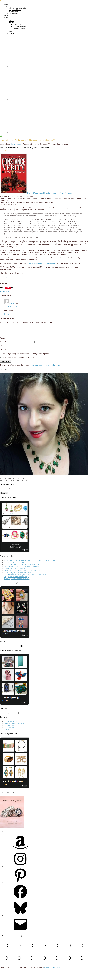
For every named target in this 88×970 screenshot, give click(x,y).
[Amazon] (20, 850)
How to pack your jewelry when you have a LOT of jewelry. (25, 575)
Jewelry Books (9, 725)
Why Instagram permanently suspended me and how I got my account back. (31, 560)
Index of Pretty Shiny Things (14, 723)
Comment (4, 338)
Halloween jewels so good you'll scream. (18, 573)
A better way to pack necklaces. (16, 568)
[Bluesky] (20, 915)
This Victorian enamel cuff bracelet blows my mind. (22, 564)
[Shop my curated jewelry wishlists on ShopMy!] (15, 552)
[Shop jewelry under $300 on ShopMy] (14, 788)
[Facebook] (20, 899)
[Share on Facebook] (0, 287)
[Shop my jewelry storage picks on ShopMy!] (14, 704)
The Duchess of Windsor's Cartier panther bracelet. (23, 566)
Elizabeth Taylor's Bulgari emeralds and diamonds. (22, 570)
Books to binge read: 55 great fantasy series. (20, 562)
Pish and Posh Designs (53, 967)
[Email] (20, 932)
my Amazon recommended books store (41, 263)
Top (1, 1)
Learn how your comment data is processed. (46, 365)
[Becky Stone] (44, 474)
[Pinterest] (20, 882)
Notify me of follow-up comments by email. (19, 357)
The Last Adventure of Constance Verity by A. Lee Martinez (49, 193)
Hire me (7, 730)
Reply (6, 314)
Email (2, 346)
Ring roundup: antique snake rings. (16, 577)
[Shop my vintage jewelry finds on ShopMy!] (15, 637)
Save (8, 287)
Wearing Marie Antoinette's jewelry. (17, 579)
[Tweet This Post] (2, 287)
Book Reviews (9, 728)
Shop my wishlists (10, 721)
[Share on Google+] (4, 287)
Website (3, 350)
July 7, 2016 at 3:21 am (13, 307)
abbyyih (12, 303)
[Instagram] (20, 866)
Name (3, 342)
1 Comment (4, 291)
